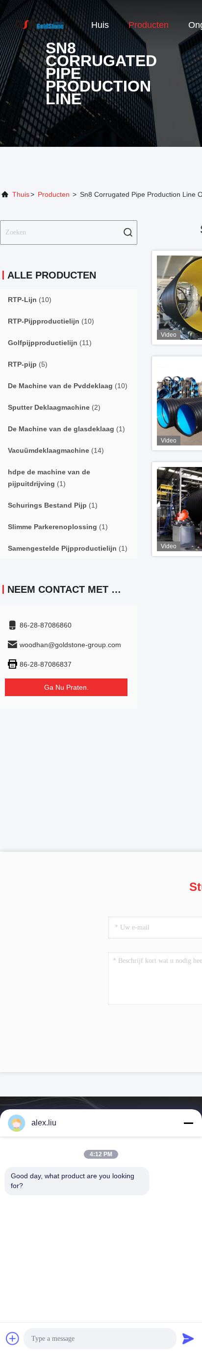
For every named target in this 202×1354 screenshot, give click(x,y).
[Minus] (188, 1123)
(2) (54, 407)
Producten (148, 25)
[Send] (188, 1338)
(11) (50, 343)
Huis (100, 25)
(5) (28, 364)
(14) (56, 450)
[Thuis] (39, 24)
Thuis (20, 194)
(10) (29, 299)
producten (54, 194)
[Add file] (13, 1338)
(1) (66, 429)
